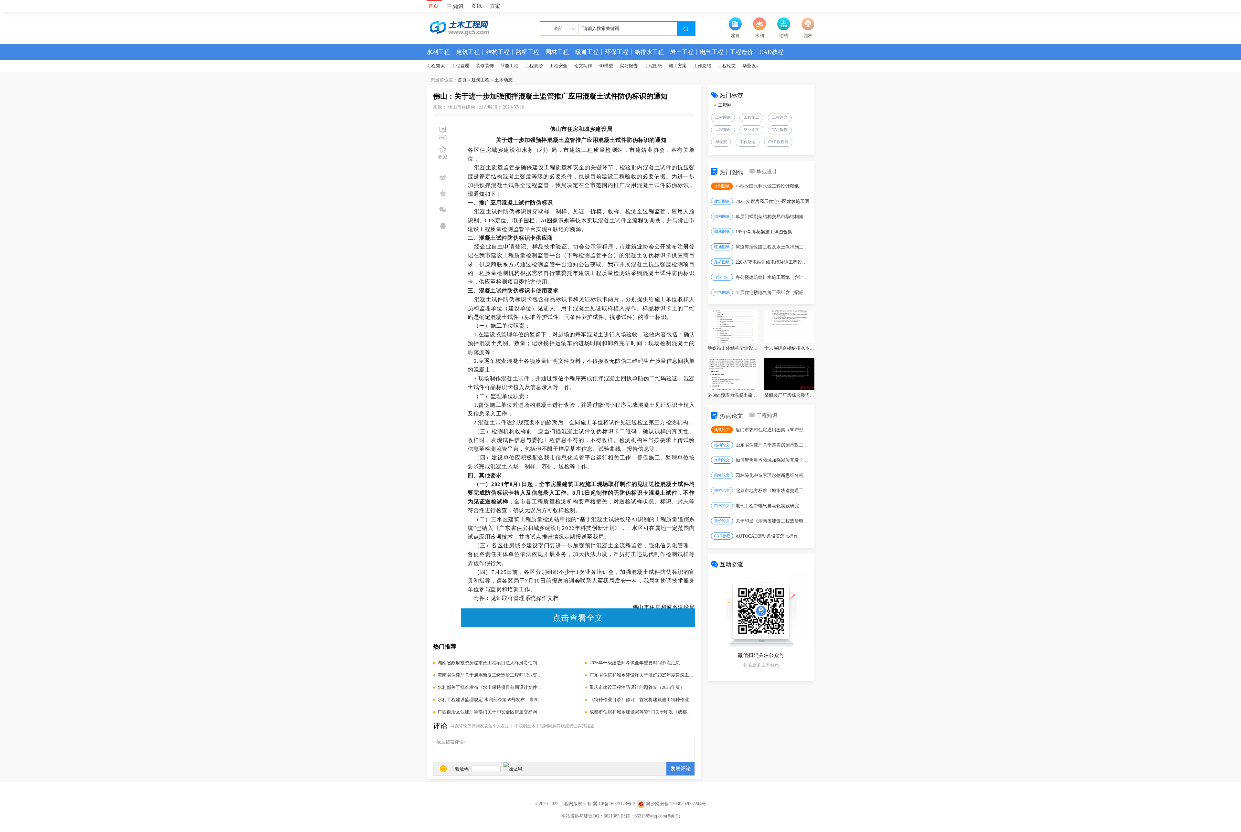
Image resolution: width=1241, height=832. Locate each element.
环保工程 (616, 52)
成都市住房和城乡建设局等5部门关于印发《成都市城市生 (642, 712)
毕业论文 (751, 129)
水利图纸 (722, 186)
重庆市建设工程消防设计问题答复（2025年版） (636, 687)
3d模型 (721, 142)
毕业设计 (751, 65)
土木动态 (503, 80)
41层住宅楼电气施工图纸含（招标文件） (773, 292)
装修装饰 (485, 65)
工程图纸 (653, 65)
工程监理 (460, 65)
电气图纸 (722, 292)
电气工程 (711, 52)
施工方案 (678, 65)
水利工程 (438, 52)
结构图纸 (722, 216)
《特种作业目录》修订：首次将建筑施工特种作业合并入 (642, 699)
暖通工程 (587, 52)
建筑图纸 (722, 201)
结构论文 (722, 445)
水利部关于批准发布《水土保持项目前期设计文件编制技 (490, 687)
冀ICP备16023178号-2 (614, 804)
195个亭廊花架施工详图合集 (764, 231)
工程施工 (751, 117)
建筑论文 (722, 429)
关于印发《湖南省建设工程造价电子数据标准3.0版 (773, 521)
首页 (433, 6)
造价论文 (722, 521)
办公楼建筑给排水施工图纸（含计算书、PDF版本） (773, 277)
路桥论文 (722, 490)
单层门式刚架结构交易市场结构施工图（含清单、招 (773, 216)
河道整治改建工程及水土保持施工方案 (773, 247)
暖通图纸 (722, 247)
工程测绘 (534, 65)
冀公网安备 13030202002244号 (676, 804)
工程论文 (727, 65)
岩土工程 (682, 52)
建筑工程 (468, 52)
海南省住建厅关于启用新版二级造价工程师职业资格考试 (490, 675)
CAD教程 (771, 52)
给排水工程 (649, 52)
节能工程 (509, 65)
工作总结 (702, 65)
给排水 (722, 277)
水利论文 (722, 460)
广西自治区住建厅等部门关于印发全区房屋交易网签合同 (490, 712)
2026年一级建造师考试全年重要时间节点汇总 (634, 662)
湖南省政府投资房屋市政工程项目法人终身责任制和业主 (490, 662)
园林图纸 (722, 231)
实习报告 (629, 65)
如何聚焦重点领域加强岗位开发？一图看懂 (773, 460)
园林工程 (557, 52)
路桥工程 (527, 52)
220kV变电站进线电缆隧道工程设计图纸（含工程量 (773, 262)
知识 (457, 6)
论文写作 (583, 65)
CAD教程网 (778, 142)
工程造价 (741, 52)
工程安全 (558, 65)
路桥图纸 (722, 262)
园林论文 (722, 475)
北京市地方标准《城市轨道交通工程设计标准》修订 (773, 490)
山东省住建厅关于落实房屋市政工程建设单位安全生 (773, 445)
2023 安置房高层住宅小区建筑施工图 (772, 201)
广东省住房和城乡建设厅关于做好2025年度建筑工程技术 (642, 675)
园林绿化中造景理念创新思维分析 (769, 475)
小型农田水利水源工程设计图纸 (767, 186)
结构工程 (497, 52)
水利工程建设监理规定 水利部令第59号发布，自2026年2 (490, 699)
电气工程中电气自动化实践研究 (767, 505)
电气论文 (722, 505)
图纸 (477, 6)
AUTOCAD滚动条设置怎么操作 (767, 536)
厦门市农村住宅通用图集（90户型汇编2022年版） (773, 429)
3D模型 (606, 65)
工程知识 (436, 65)
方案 (495, 6)
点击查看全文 (578, 617)
